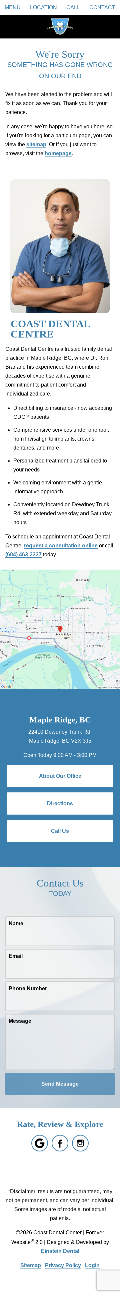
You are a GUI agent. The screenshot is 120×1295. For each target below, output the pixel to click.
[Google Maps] (39, 1143)
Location (43, 7)
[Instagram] (80, 1143)
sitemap (36, 144)
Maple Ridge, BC (60, 719)
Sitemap (30, 1265)
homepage (58, 153)
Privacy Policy (63, 1265)
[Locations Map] (60, 629)
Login (92, 1265)
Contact (102, 7)
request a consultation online (61, 545)
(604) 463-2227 (23, 554)
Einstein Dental (60, 1251)
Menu (13, 7)
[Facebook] (60, 1143)
